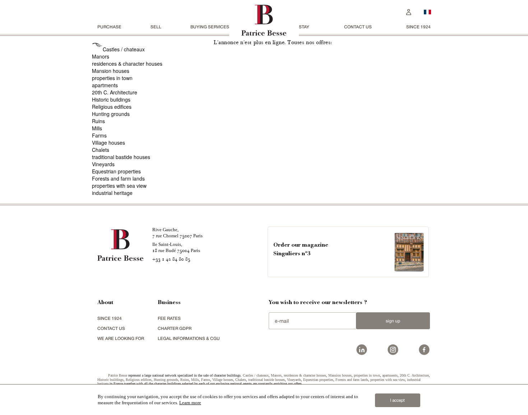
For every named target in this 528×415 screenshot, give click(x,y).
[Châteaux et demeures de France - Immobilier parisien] (427, 11)
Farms (99, 135)
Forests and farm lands (118, 178)
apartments (105, 85)
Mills (97, 128)
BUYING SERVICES (209, 26)
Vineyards (103, 164)
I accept (397, 400)
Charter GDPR (174, 328)
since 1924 (418, 26)
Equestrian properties (116, 171)
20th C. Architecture (114, 92)
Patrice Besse (117, 375)
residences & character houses (127, 63)
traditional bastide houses (121, 156)
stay (304, 26)
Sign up (393, 320)
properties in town (112, 77)
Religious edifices (111, 106)
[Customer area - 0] (408, 11)
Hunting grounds (111, 113)
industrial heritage (112, 192)
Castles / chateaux (124, 49)
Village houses (108, 142)
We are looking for (120, 338)
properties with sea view (119, 185)
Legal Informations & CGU (189, 338)
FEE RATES (169, 318)
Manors (100, 56)
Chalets (100, 149)
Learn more (190, 402)
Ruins (98, 121)
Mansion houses (110, 70)
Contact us (358, 26)
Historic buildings (111, 99)
